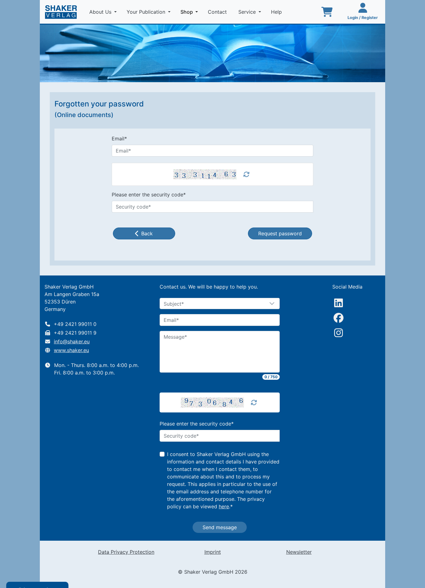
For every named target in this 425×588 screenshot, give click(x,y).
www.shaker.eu (71, 350)
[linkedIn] (338, 303)
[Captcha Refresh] (254, 402)
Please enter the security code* (149, 194)
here (224, 506)
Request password (280, 233)
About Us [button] (101, 12)
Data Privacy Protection (126, 552)
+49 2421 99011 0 (75, 324)
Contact (218, 12)
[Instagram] (338, 333)
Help (277, 12)
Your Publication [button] (147, 12)
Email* (119, 138)
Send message (220, 527)
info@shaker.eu (72, 341)
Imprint (212, 552)
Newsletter (299, 552)
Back (147, 233)
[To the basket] (327, 12)
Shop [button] (190, 11)
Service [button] (247, 12)
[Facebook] (338, 318)
